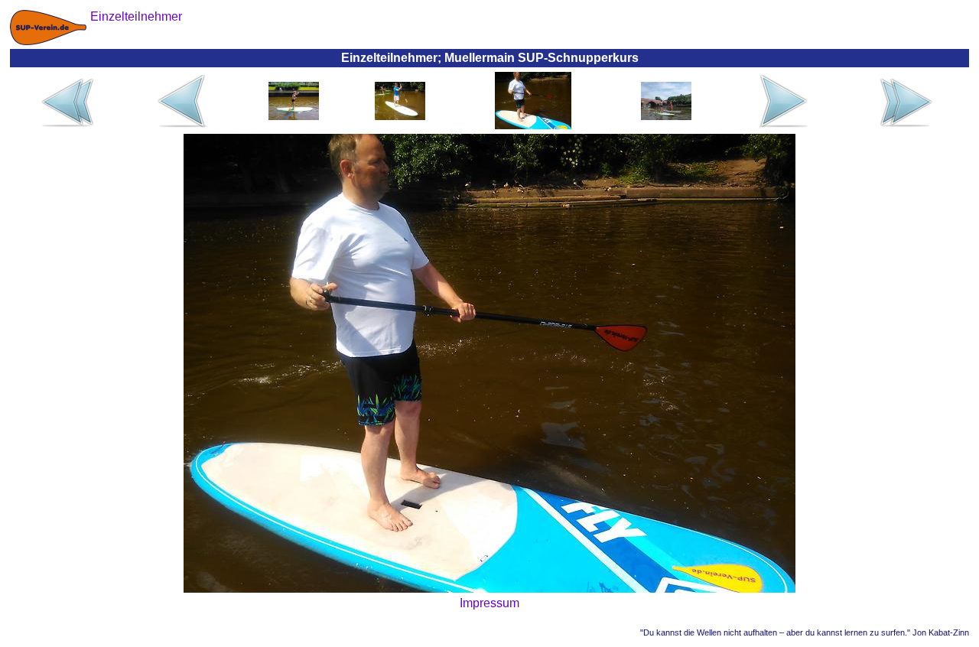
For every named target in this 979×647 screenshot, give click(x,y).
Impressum (489, 603)
